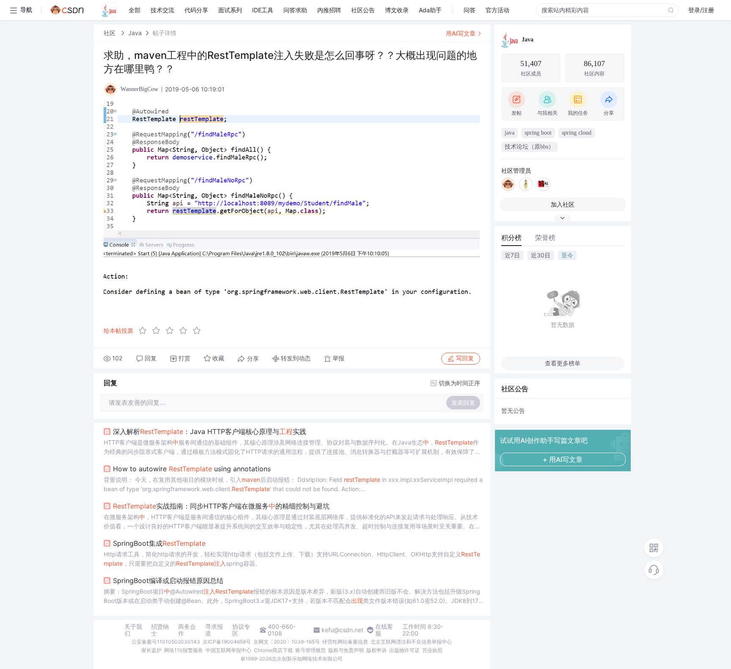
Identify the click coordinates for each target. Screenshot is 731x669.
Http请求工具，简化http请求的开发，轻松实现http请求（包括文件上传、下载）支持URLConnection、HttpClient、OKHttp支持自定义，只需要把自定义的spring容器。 (292, 558)
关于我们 (133, 630)
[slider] (172, 330)
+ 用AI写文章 (563, 459)
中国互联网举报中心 (228, 650)
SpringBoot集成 (159, 543)
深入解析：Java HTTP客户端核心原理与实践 (209, 431)
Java (135, 32)
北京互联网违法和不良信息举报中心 (411, 642)
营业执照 (432, 650)
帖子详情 (164, 32)
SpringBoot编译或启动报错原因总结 (168, 580)
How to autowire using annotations (192, 468)
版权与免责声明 (346, 650)
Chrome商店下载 (273, 650)
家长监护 (151, 650)
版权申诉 (376, 650)
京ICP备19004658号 (227, 642)
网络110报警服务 (183, 650)
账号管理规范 (310, 650)
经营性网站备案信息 (345, 642)
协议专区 (241, 630)
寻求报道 (214, 630)
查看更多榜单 (562, 363)
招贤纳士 (160, 630)
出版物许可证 (404, 650)
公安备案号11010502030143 (166, 642)
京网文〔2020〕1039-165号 (286, 642)
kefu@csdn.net (342, 630)
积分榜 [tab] (511, 237)
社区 (110, 32)
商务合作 (187, 630)
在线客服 (384, 630)
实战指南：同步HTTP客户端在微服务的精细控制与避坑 (221, 506)
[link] (110, 32)
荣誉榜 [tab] (545, 237)
